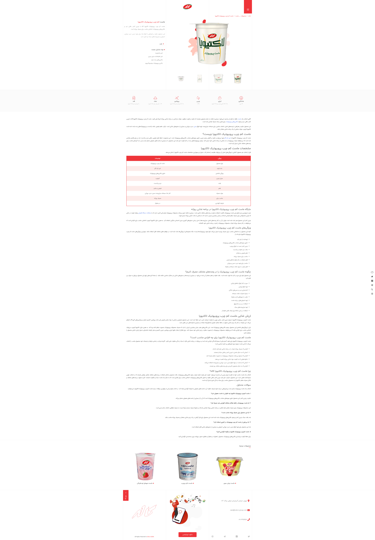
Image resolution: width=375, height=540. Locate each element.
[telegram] (224, 536)
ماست (237, 16)
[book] (372, 272)
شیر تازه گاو (227, 138)
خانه (249, 16)
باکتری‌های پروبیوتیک (232, 122)
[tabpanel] (241, 100)
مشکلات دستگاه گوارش (144, 213)
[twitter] (372, 276)
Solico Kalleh (150, 537)
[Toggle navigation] (248, 6)
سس (195, 126)
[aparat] (372, 285)
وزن (161, 44)
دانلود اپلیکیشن (188, 534)
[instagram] (372, 280)
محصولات (243, 16)
